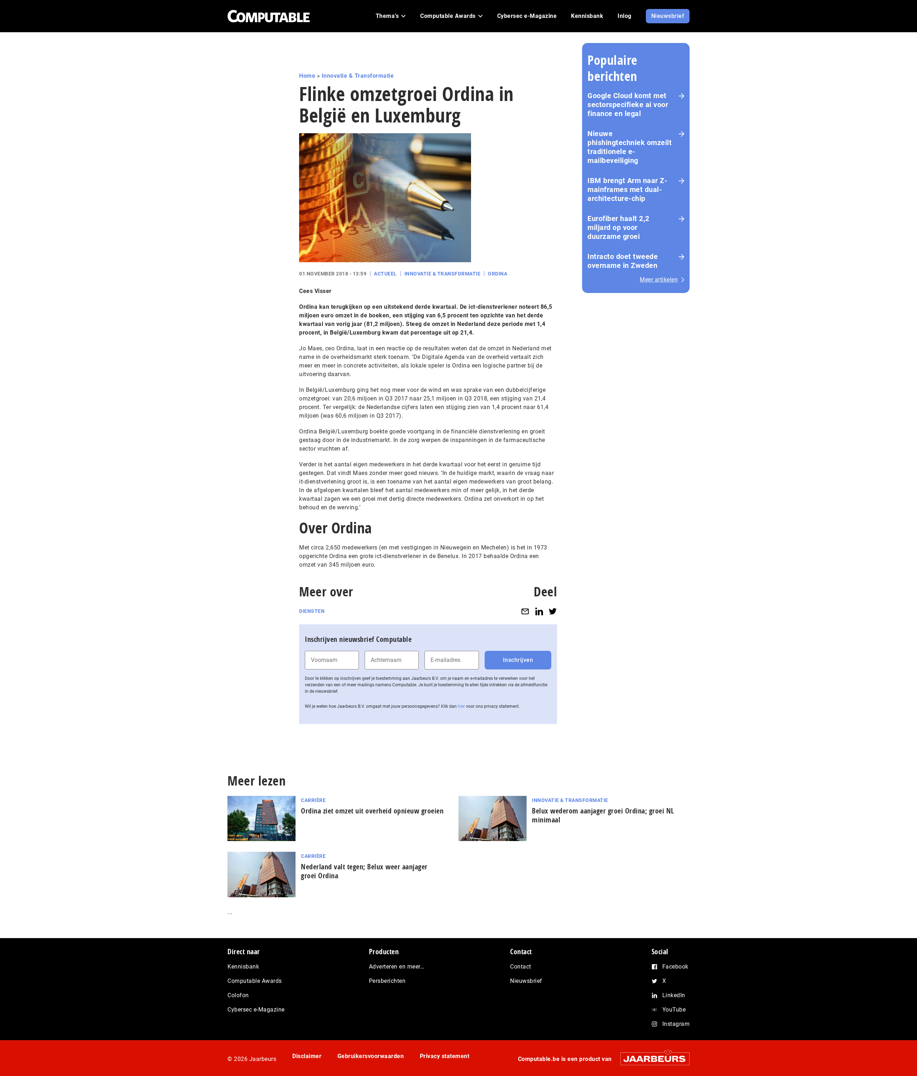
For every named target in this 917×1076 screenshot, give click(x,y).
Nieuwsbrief (526, 980)
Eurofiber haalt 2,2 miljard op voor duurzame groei (618, 227)
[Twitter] (552, 611)
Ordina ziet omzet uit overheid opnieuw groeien (372, 811)
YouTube (674, 1009)
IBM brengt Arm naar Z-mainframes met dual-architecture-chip (627, 189)
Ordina (497, 274)
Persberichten (387, 980)
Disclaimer (306, 1056)
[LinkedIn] (539, 611)
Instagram (676, 1023)
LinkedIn (673, 995)
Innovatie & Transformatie (358, 75)
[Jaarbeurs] (651, 1058)
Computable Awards (254, 980)
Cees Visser (315, 291)
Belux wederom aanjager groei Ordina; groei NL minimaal (603, 815)
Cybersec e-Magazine (256, 1009)
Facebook (675, 966)
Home (307, 75)
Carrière (313, 800)
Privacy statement (445, 1056)
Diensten (312, 611)
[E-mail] (525, 611)
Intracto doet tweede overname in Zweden (622, 261)
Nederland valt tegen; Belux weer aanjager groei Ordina (364, 871)
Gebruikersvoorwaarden (370, 1056)
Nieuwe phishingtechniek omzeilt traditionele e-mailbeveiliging (629, 147)
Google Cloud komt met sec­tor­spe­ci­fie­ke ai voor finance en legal (627, 104)
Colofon (238, 995)
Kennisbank (243, 966)
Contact (520, 966)
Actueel (385, 274)
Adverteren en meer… (396, 966)
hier (461, 706)
